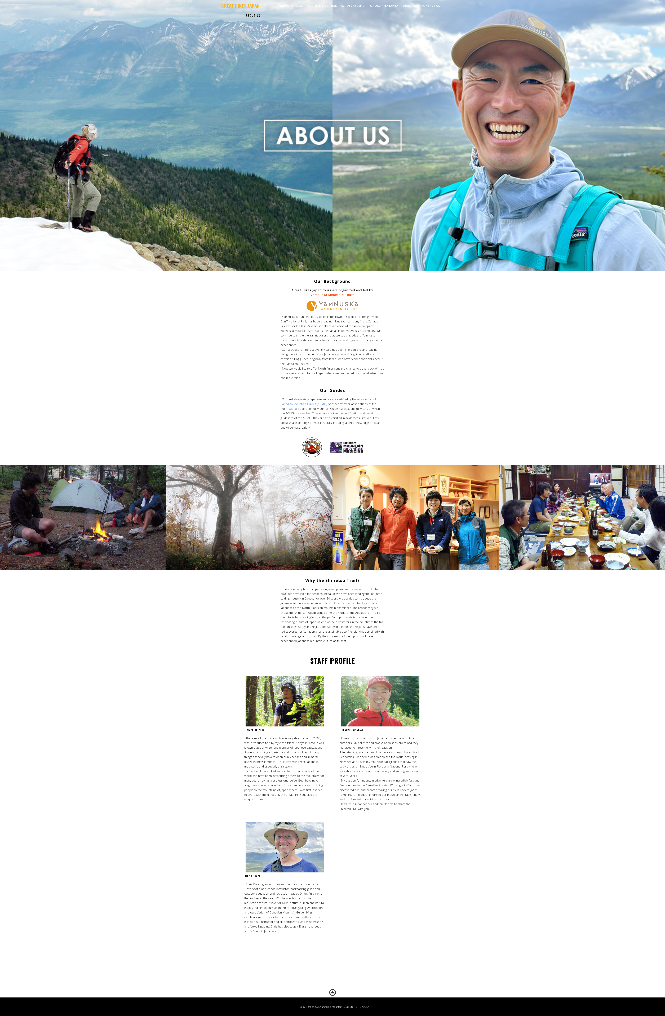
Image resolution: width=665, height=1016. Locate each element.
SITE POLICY (362, 1006)
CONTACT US (430, 6)
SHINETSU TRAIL (326, 6)
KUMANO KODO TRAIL (295, 6)
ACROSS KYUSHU (352, 6)
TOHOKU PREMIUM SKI (384, 6)
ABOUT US (410, 6)
